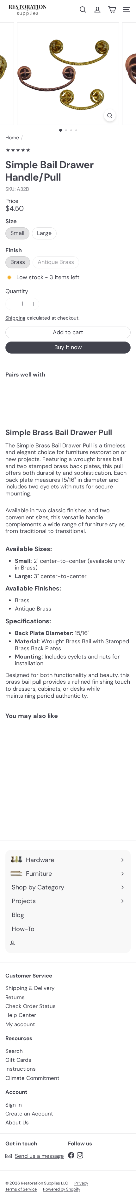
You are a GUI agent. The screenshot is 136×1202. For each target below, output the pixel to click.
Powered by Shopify (61, 1189)
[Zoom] (109, 115)
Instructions (20, 1068)
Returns (15, 997)
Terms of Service (21, 1189)
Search (14, 1050)
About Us (17, 1122)
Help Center (20, 1015)
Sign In (13, 1104)
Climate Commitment (32, 1077)
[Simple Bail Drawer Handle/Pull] (68, 403)
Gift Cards (18, 1059)
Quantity (16, 291)
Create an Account (29, 1113)
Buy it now (68, 347)
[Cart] (112, 9)
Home (12, 138)
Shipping (15, 318)
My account (20, 1024)
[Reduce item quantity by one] (11, 304)
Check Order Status (30, 1006)
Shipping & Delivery (29, 987)
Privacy (81, 1183)
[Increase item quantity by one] (34, 304)
